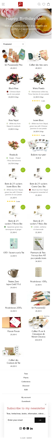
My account (26, 397)
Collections (26, 382)
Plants (25, 378)
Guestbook (26, 401)
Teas (26, 374)
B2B (26, 390)
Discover (26, 386)
